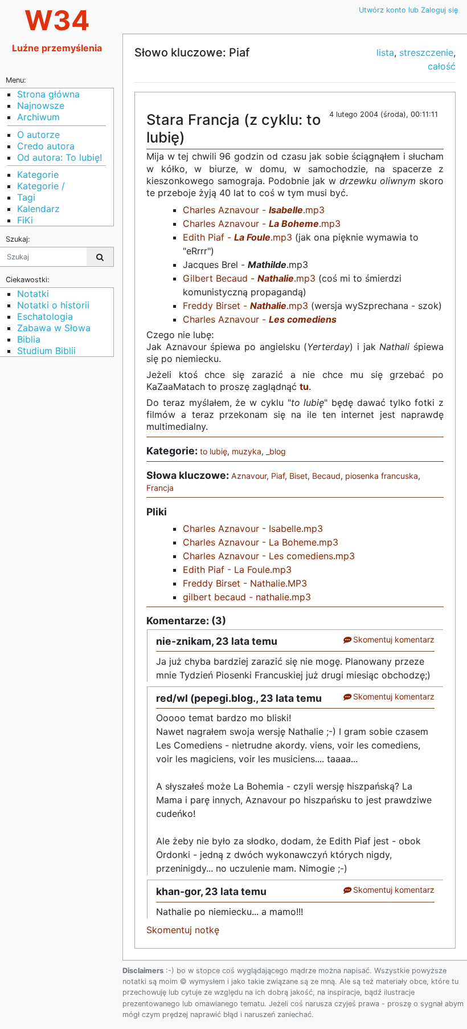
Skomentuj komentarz (393, 639)
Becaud (326, 476)
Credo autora (46, 146)
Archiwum (38, 117)
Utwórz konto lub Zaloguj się (408, 10)
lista (385, 52)
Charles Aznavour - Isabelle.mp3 (253, 528)
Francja (160, 488)
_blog (276, 451)
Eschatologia (45, 316)
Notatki (33, 293)
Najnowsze (40, 105)
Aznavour (249, 476)
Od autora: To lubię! (59, 157)
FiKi (25, 220)
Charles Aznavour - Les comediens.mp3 (269, 556)
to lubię (213, 451)
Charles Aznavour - (260, 319)
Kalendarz (38, 208)
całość (442, 66)
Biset (298, 476)
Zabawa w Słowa (54, 327)
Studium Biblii (46, 350)
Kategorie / (41, 186)
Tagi (26, 197)
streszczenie (426, 52)
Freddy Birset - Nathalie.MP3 (245, 583)
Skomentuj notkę (182, 930)
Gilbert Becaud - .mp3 (249, 278)
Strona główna (48, 94)
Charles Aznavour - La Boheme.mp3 (260, 542)
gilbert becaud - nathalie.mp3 (247, 597)
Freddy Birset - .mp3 (245, 305)
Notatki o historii (53, 305)
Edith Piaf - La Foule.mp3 (237, 569)
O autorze (38, 134)
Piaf (278, 476)
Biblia (28, 339)
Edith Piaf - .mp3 (237, 237)
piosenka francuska (381, 476)
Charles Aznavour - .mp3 (254, 209)
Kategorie (38, 174)
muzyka (246, 451)
